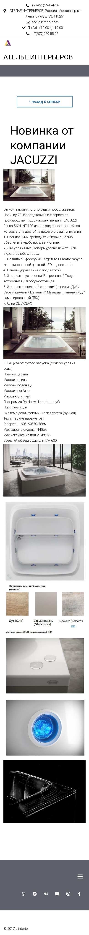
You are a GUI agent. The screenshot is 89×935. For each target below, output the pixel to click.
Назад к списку (45, 101)
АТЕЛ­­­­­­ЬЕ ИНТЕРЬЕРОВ (38, 57)
